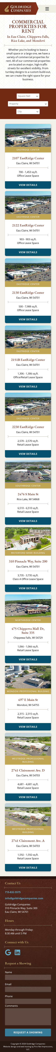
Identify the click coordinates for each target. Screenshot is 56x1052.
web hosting (26, 1046)
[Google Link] (9, 954)
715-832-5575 (13, 892)
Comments (11, 1005)
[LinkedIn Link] (18, 954)
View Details (28, 185)
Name (8, 972)
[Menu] (47, 9)
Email (8, 984)
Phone (9, 996)
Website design (9, 1046)
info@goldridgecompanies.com (24, 898)
